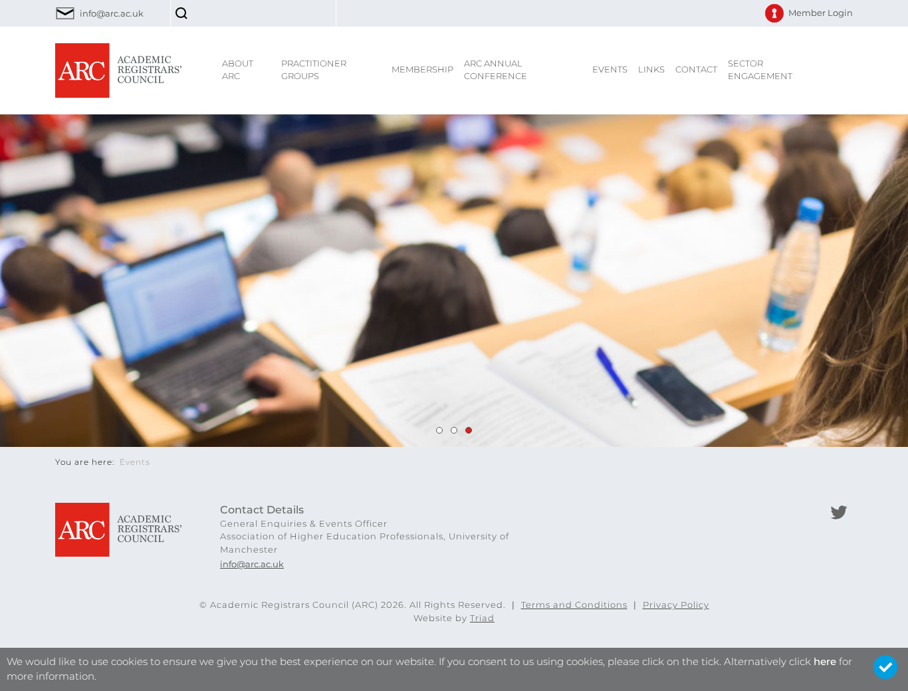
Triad (482, 618)
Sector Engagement (760, 70)
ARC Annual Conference (495, 70)
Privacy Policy (676, 604)
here (825, 661)
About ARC (237, 70)
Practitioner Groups (313, 70)
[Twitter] (839, 512)
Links (651, 69)
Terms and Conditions (574, 604)
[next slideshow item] (439, 430)
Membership (422, 69)
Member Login (820, 12)
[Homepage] (118, 69)
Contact (696, 69)
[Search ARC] (183, 13)
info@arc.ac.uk (112, 13)
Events (609, 69)
